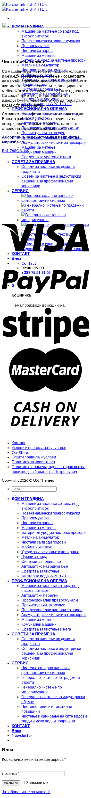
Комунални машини (39, 152)
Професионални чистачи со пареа (52, 609)
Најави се (11, 783)
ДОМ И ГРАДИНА (28, 498)
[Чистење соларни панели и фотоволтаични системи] (55, 200)
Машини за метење (38, 55)
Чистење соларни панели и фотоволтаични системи (45, 670)
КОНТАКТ (21, 725)
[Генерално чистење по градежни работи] (55, 210)
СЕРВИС (20, 190)
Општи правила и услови (34, 457)
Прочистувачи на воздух (43, 132)
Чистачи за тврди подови (43, 542)
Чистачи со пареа (37, 522)
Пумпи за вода (34, 556)
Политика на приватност (33, 461)
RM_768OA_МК (15, 150)
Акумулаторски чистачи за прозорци (53, 142)
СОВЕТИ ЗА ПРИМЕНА (33, 161)
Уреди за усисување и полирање (50, 551)
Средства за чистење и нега (46, 156)
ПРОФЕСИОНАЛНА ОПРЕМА (39, 108)
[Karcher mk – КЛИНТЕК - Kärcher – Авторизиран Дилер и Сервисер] (24, 6)
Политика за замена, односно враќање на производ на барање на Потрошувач (48, 469)
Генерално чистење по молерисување (41, 689)
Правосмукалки (35, 517)
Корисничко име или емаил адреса (34, 759)
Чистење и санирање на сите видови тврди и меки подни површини (54, 718)
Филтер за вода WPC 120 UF (46, 103)
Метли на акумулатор (40, 65)
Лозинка (10, 773)
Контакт (18, 442)
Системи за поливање (41, 561)
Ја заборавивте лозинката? (26, 791)
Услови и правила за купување (39, 447)
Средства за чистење (40, 571)
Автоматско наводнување (44, 566)
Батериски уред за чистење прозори (53, 60)
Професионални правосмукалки (50, 600)
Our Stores (21, 452)
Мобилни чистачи (36, 546)
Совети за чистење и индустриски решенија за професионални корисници (51, 181)
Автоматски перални (39, 595)
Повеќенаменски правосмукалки (50, 513)
